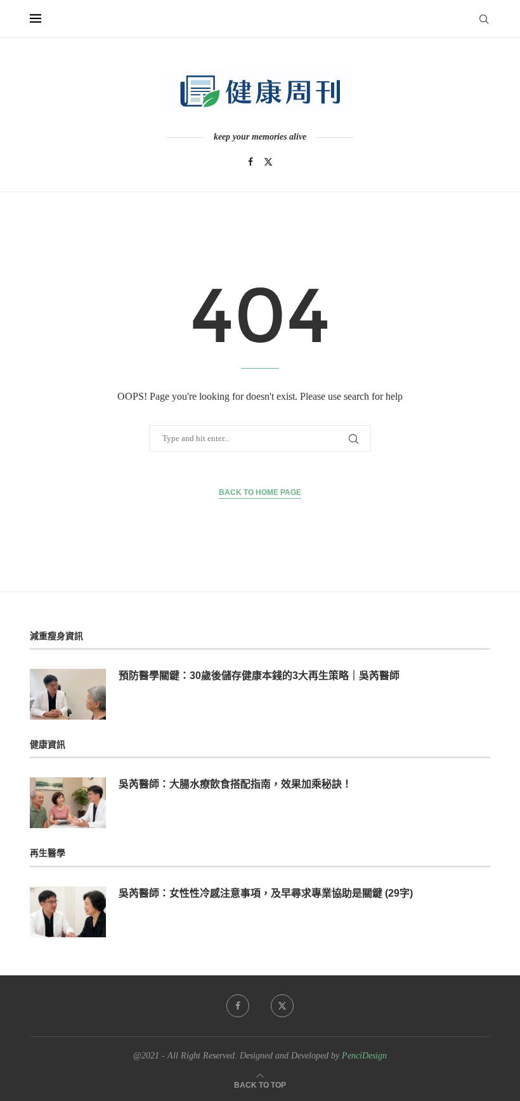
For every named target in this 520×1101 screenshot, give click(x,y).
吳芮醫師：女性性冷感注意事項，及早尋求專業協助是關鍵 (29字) (266, 893)
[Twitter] (268, 161)
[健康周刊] (260, 91)
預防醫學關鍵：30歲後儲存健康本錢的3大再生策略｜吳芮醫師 (259, 675)
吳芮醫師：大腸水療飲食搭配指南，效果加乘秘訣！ (235, 784)
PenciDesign (364, 1055)
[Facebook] (250, 161)
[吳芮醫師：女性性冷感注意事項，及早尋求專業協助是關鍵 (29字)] (68, 912)
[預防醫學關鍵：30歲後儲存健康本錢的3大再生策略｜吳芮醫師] (68, 694)
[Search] (484, 19)
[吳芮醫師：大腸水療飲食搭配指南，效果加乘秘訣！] (68, 802)
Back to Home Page (260, 492)
